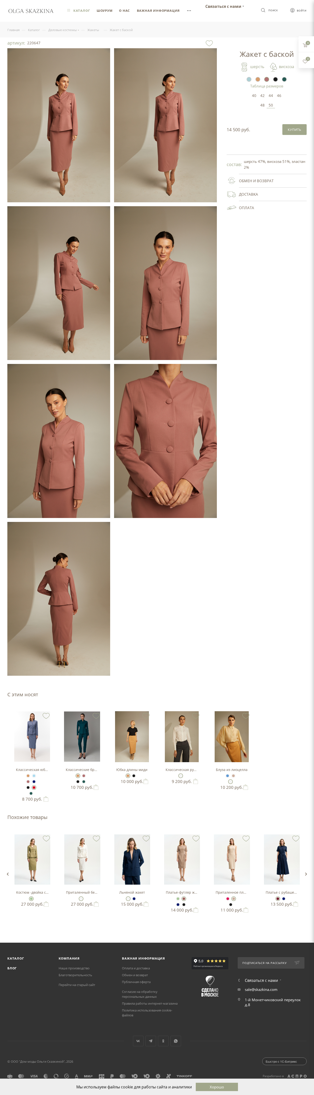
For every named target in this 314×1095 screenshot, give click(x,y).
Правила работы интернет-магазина (150, 1003)
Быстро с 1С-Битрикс (281, 1061)
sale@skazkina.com (261, 989)
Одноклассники (163, 1041)
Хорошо (217, 1086)
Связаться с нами (223, 6)
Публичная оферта (136, 982)
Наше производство (74, 968)
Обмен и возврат (135, 975)
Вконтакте (138, 1041)
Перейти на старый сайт (77, 985)
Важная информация (143, 958)
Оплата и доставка (136, 968)
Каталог (15, 958)
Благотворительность (75, 975)
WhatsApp (175, 1041)
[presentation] (8, 874)
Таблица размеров (266, 86)
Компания (69, 958)
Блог (12, 968)
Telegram (150, 1041)
